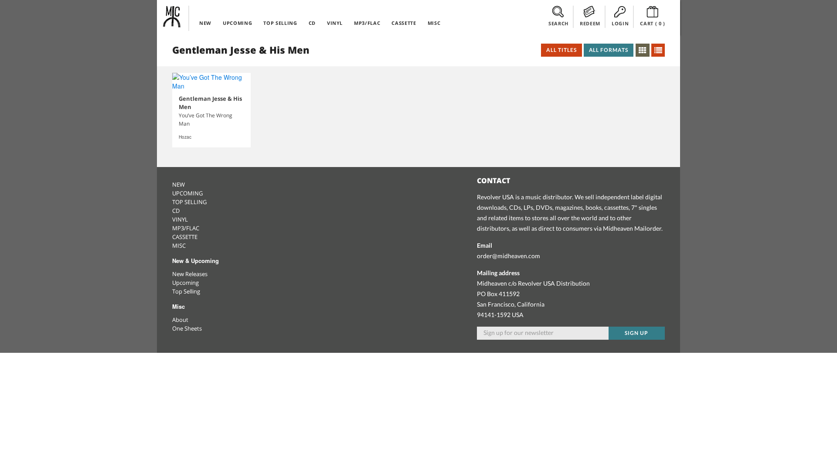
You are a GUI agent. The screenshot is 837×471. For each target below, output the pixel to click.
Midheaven (172, 16)
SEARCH (558, 23)
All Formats (609, 50)
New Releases (190, 274)
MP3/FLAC (367, 23)
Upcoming (185, 283)
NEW (205, 23)
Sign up (636, 333)
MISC (434, 23)
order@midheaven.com (508, 255)
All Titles (561, 50)
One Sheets (187, 328)
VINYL (335, 23)
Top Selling (186, 291)
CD (312, 23)
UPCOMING (237, 23)
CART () (652, 23)
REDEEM (590, 23)
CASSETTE (403, 23)
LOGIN (620, 23)
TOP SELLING (280, 23)
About (180, 320)
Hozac (185, 137)
